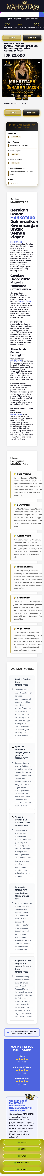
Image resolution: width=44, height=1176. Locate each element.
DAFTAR (32, 37)
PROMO (23, 1143)
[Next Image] (40, 78)
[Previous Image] (4, 78)
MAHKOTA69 (22, 217)
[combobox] (19, 14)
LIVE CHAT (23, 1168)
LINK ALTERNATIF (23, 1162)
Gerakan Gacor (24, 301)
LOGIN (12, 37)
